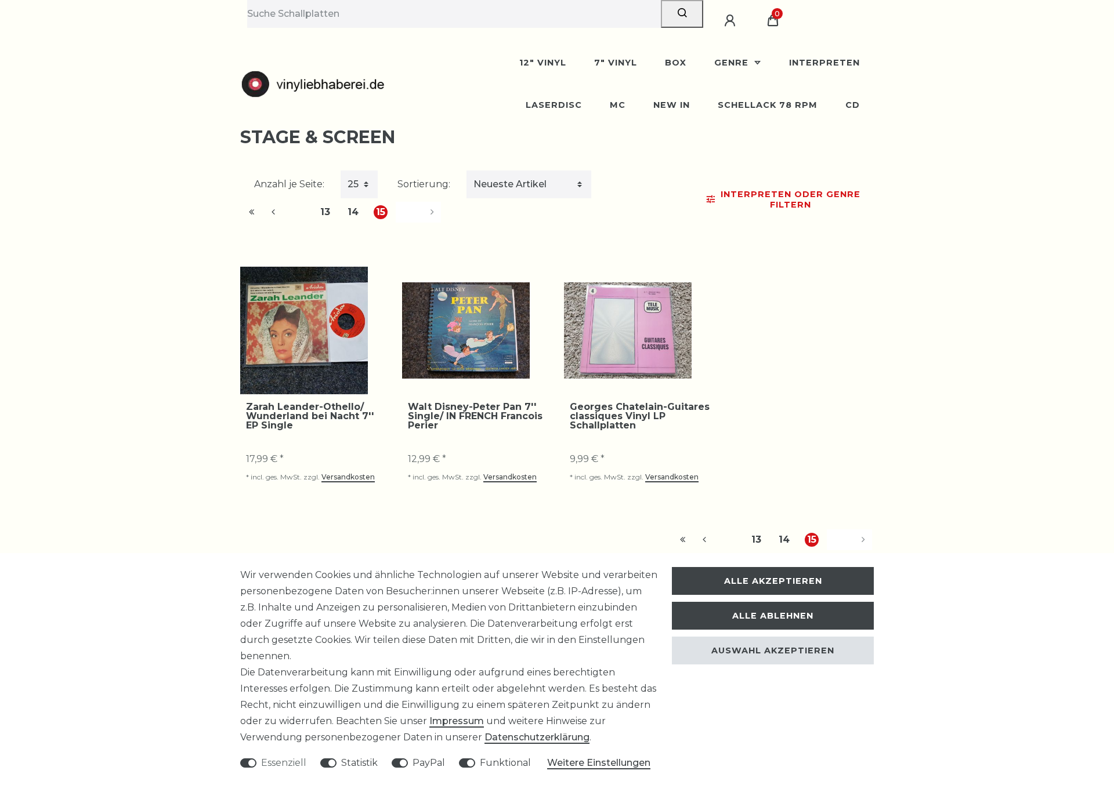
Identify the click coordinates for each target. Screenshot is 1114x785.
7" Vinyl (615, 62)
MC (617, 105)
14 (353, 211)
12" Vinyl (542, 62)
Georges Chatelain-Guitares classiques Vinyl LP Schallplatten (640, 416)
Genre (732, 62)
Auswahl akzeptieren (772, 650)
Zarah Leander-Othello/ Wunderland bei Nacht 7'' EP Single (310, 416)
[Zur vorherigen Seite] (287, 212)
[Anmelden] (731, 21)
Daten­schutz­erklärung (536, 737)
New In (671, 105)
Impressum (456, 720)
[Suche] (682, 14)
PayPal (429, 762)
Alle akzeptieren (773, 581)
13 (325, 211)
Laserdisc (554, 105)
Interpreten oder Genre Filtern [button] (790, 199)
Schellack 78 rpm (768, 105)
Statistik (359, 762)
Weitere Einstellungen (598, 762)
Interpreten (824, 62)
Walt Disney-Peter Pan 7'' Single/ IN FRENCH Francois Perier (475, 416)
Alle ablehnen (772, 615)
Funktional (505, 762)
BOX (675, 62)
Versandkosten (348, 477)
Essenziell (283, 762)
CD (852, 105)
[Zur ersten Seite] (251, 212)
